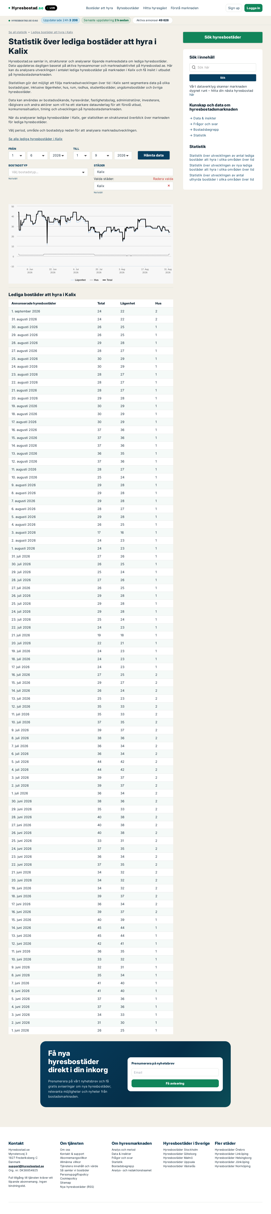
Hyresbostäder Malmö (178, 1157)
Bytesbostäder (128, 8)
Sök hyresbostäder (223, 37)
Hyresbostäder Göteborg (179, 1153)
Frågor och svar (122, 1157)
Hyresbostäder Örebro (230, 1149)
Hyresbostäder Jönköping (232, 1162)
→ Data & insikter (202, 118)
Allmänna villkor (70, 1162)
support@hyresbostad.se (26, 1166)
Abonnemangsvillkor (73, 1157)
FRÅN (12, 148)
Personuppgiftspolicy (74, 1174)
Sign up (234, 8)
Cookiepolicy (68, 1178)
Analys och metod (124, 1149)
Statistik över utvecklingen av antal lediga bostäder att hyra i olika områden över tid (221, 158)
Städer (99, 165)
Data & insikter (121, 1153)
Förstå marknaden (184, 8)
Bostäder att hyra (99, 8)
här (191, 95)
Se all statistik (18, 32)
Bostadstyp (18, 165)
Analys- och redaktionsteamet (132, 1170)
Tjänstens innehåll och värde (79, 1166)
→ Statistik (197, 135)
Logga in (253, 8)
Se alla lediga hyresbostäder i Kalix (35, 139)
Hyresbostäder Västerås (179, 1166)
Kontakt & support (72, 1153)
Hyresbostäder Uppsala (179, 1162)
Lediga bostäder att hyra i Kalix (52, 32)
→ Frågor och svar (203, 124)
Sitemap (65, 1182)
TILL (76, 148)
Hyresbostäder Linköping (232, 1153)
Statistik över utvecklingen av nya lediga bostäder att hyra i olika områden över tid (221, 167)
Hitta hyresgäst (155, 8)
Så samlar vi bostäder (74, 1170)
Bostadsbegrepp (123, 1166)
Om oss (65, 1149)
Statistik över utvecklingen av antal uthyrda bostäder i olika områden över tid (221, 177)
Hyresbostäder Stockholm (180, 1149)
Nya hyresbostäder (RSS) (77, 1186)
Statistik (117, 1162)
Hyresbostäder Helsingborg (233, 1157)
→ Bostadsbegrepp (204, 129)
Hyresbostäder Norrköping (233, 1166)
